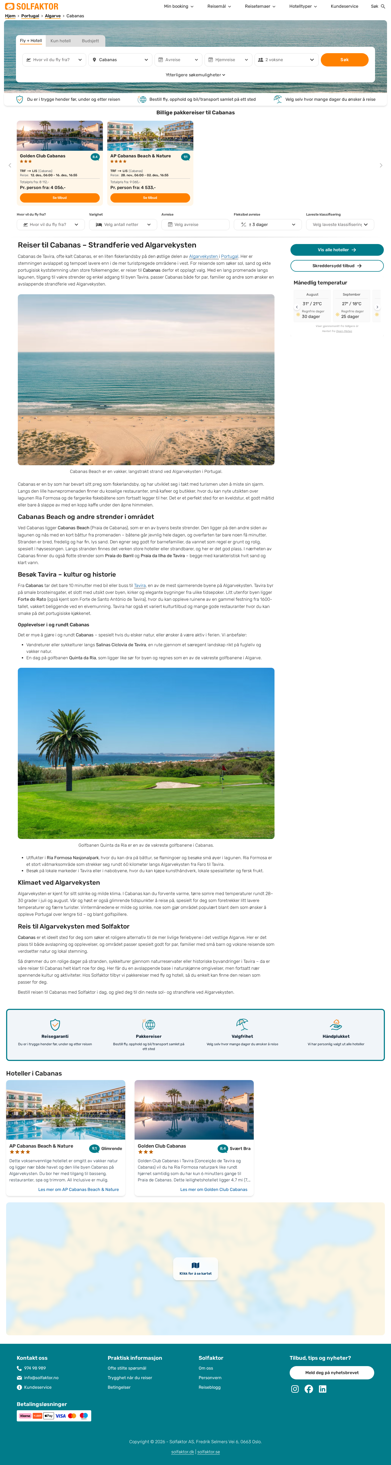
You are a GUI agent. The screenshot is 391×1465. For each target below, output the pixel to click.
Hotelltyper (300, 6)
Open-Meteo (344, 331)
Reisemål (216, 6)
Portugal (229, 256)
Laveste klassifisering (323, 214)
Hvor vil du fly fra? (31, 214)
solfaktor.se (208, 1451)
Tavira (140, 585)
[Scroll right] (377, 307)
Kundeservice (344, 6)
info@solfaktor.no (41, 1377)
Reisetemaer (257, 6)
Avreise (167, 214)
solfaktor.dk (182, 1451)
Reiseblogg (210, 1387)
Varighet (96, 214)
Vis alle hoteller (333, 249)
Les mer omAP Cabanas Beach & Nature (78, 1189)
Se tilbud (60, 198)
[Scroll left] (297, 307)
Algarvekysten (204, 256)
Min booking (176, 6)
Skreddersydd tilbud (334, 265)
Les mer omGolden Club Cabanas (213, 1189)
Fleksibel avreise (247, 214)
